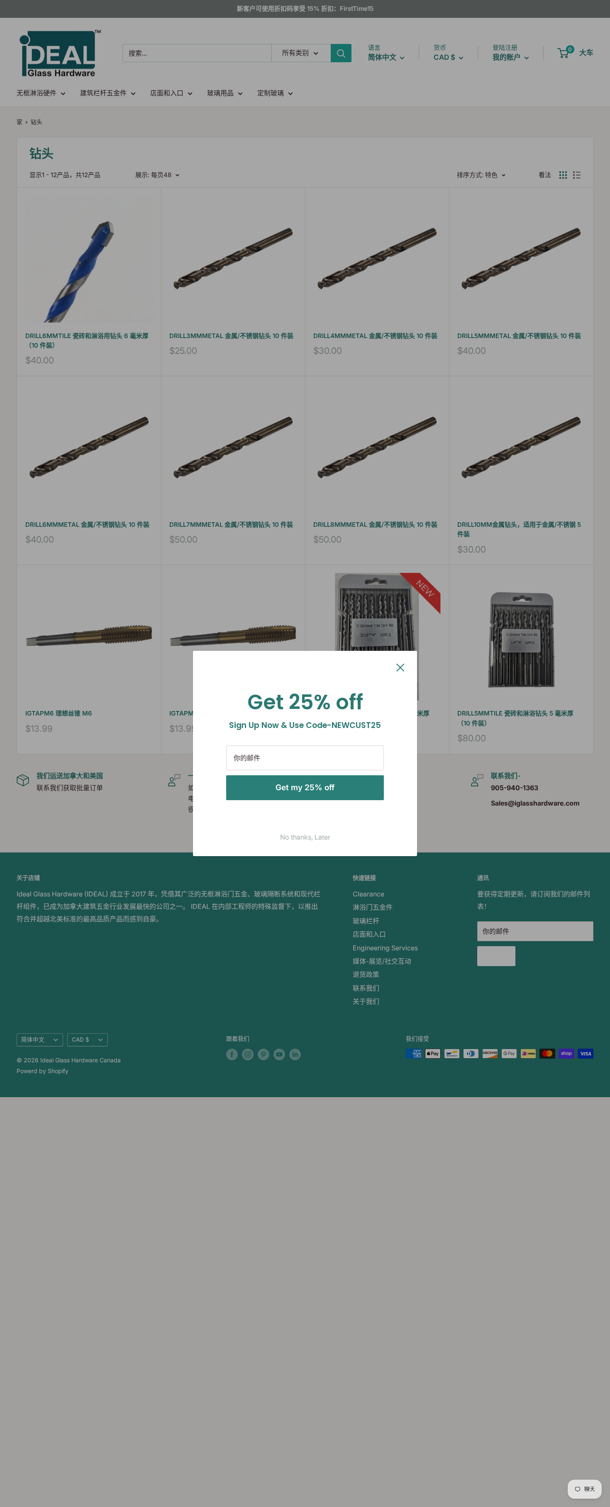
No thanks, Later (305, 837)
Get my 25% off (305, 787)
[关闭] (400, 667)
